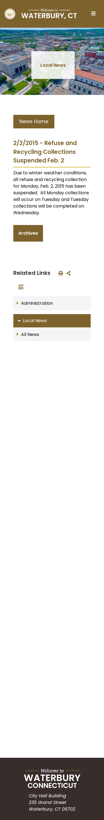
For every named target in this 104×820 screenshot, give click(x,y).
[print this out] (59, 273)
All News (30, 334)
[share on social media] (67, 273)
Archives (28, 233)
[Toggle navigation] (95, 14)
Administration (37, 303)
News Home (33, 121)
